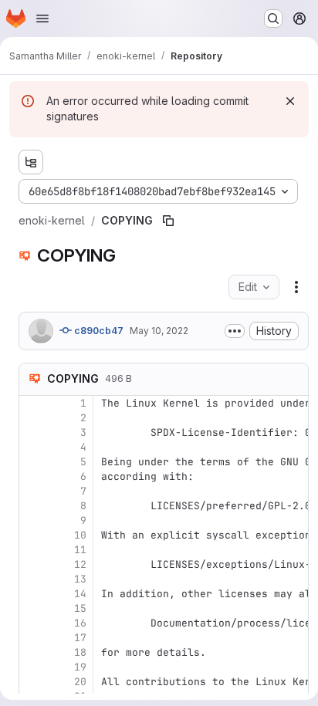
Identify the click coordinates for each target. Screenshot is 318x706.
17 (80, 637)
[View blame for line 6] (32, 476)
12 (80, 564)
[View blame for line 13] (32, 579)
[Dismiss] (290, 101)
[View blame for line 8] (32, 505)
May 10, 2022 (159, 330)
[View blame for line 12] (32, 564)
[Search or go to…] (273, 18)
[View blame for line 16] (32, 623)
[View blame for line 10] (32, 535)
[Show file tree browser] (31, 162)
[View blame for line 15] (32, 608)
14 (80, 593)
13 (80, 579)
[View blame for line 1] (32, 403)
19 (80, 667)
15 (80, 608)
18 (80, 652)
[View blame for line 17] (32, 637)
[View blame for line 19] (32, 667)
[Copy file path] (168, 220)
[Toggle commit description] (235, 331)
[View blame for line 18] (32, 652)
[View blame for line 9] (32, 520)
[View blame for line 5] (32, 461)
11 (80, 549)
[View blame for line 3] (32, 432)
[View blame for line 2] (32, 417)
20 (80, 681)
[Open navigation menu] (42, 18)
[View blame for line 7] (32, 491)
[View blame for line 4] (32, 447)
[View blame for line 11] (32, 549)
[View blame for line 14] (32, 593)
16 (80, 623)
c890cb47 (97, 330)
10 (80, 535)
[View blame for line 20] (32, 681)
